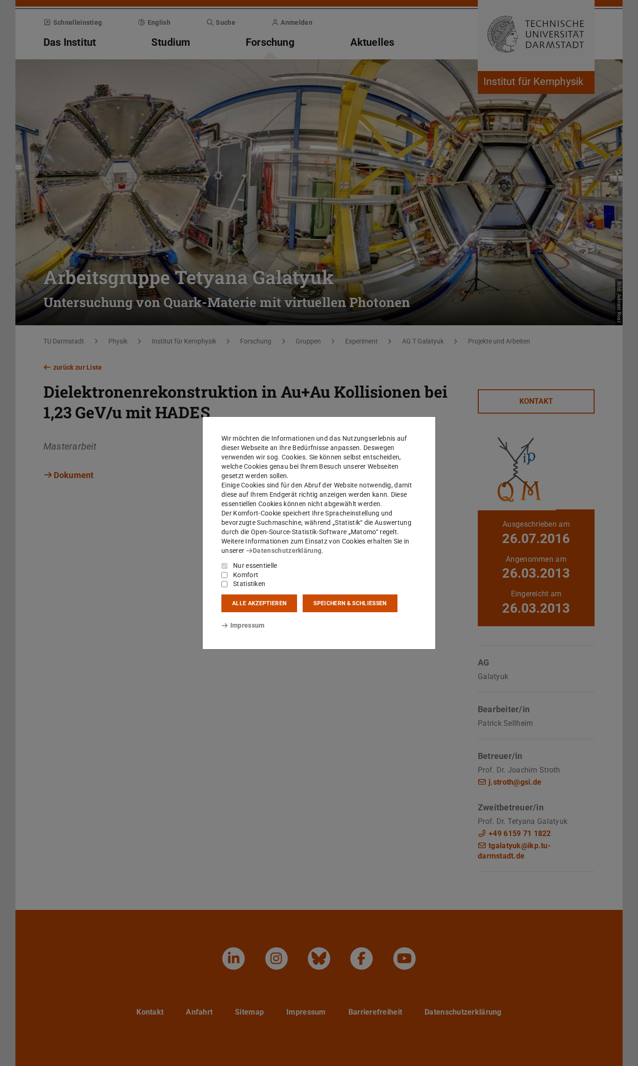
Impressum (247, 625)
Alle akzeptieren (259, 603)
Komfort (245, 575)
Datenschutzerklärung (287, 550)
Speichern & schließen (349, 603)
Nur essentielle (255, 565)
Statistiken (249, 583)
